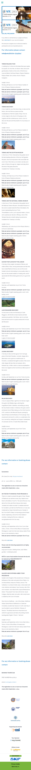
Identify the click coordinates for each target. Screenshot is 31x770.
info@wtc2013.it (8, 53)
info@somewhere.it (18, 476)
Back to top (15, 766)
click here (7, 40)
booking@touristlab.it (10, 682)
